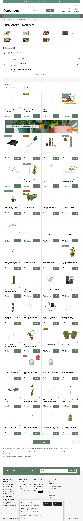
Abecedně (70, 79)
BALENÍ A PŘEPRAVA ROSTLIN (9, 487)
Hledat (50, 10)
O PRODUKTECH (23, 486)
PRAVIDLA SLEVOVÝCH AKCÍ (10, 503)
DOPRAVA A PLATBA (9, 484)
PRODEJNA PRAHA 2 (38, 484)
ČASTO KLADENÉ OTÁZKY (25, 484)
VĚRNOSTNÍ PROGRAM (25, 494)
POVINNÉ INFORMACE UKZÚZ (9, 500)
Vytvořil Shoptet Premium (75, 518)
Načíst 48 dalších (40, 442)
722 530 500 (53, 488)
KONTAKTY (36, 483)
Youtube (53, 495)
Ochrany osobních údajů (36, 515)
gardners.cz (53, 493)
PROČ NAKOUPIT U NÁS (39, 490)
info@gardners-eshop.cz (56, 486)
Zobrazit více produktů (41, 74)
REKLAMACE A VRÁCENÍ (10, 489)
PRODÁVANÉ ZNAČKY (24, 490)
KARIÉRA (36, 492)
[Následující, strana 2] (73, 442)
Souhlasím (57, 503)
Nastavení (25, 518)
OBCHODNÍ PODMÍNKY (9, 491)
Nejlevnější (32, 79)
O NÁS (35, 488)
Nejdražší (51, 79)
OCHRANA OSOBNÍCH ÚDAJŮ (9, 494)
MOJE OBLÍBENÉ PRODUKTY (8, 497)
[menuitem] (8, 16)
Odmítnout (47, 503)
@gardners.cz (54, 497)
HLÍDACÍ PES (22, 492)
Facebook (53, 490)
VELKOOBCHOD (37, 494)
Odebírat (72, 470)
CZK (76, 5)
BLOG (21, 488)
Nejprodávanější (12, 79)
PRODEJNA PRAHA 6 (38, 486)
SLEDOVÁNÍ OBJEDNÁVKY (10, 505)
